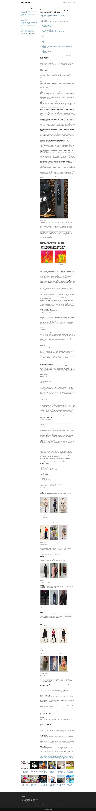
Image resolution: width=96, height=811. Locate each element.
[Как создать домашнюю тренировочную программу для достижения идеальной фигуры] (25, 768)
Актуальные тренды (46, 32)
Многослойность (45, 19)
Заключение (44, 53)
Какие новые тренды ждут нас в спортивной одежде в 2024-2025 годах (54, 21)
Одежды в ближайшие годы (52, 757)
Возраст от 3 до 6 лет (46, 48)
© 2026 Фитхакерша (26, 796)
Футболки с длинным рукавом (45, 758)
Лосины (43, 42)
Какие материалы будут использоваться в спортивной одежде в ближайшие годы (56, 46)
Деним (43, 41)
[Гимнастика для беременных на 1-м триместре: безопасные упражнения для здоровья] (34, 783)
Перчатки (44, 38)
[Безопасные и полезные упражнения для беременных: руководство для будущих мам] (52, 783)
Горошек (43, 35)
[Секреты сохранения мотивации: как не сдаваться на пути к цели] (61, 768)
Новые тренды (47, 755)
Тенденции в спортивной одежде (68, 755)
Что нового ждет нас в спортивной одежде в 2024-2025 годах (52, 31)
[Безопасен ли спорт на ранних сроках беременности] (43, 783)
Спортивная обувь (58, 756)
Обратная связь (25, 802)
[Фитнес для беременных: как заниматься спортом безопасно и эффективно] (25, 783)
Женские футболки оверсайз (47, 25)
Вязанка (43, 37)
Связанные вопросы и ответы (46, 20)
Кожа (43, 17)
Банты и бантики (45, 33)
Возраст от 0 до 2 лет (46, 47)
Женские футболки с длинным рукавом (49, 30)
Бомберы (44, 40)
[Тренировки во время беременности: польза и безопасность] (61, 783)
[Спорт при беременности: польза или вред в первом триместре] (70, 768)
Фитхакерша (25, 2)
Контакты (24, 799)
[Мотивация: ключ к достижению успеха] (34, 768)
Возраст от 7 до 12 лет (46, 50)
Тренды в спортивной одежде (55, 755)
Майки (43, 43)
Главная (64, 2)
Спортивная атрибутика (67, 756)
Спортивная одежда (51, 756)
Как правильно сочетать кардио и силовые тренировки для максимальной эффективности (29, 19)
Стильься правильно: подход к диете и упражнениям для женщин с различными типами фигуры (28, 11)
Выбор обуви (44, 52)
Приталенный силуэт (46, 16)
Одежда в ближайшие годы (64, 758)
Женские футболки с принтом (47, 29)
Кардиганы (44, 45)
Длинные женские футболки (47, 27)
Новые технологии (43, 756)
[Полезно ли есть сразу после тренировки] (52, 768)
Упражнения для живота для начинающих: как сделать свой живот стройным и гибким (29, 27)
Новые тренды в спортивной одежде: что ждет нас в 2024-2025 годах (54, 15)
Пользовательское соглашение (32, 799)
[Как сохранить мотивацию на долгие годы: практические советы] (43, 768)
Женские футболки (61, 757)
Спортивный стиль (43, 757)
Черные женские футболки (47, 26)
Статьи (73, 2)
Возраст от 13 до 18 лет (46, 51)
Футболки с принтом (69, 757)
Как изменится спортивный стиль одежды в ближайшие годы (52, 22)
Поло (43, 36)
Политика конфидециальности (28, 800)
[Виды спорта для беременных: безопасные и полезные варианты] (70, 783)
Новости (69, 2)
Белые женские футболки (47, 24)
